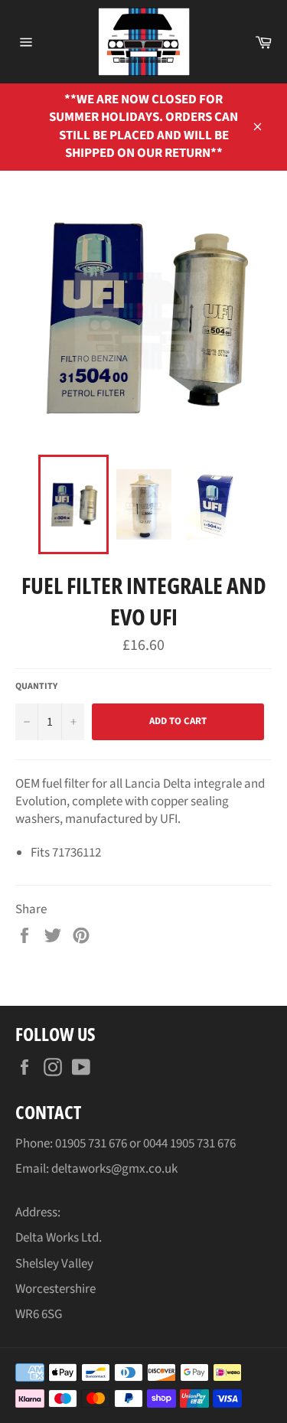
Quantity (36, 686)
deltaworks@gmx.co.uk (114, 1169)
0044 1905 (170, 1143)
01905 (71, 1143)
